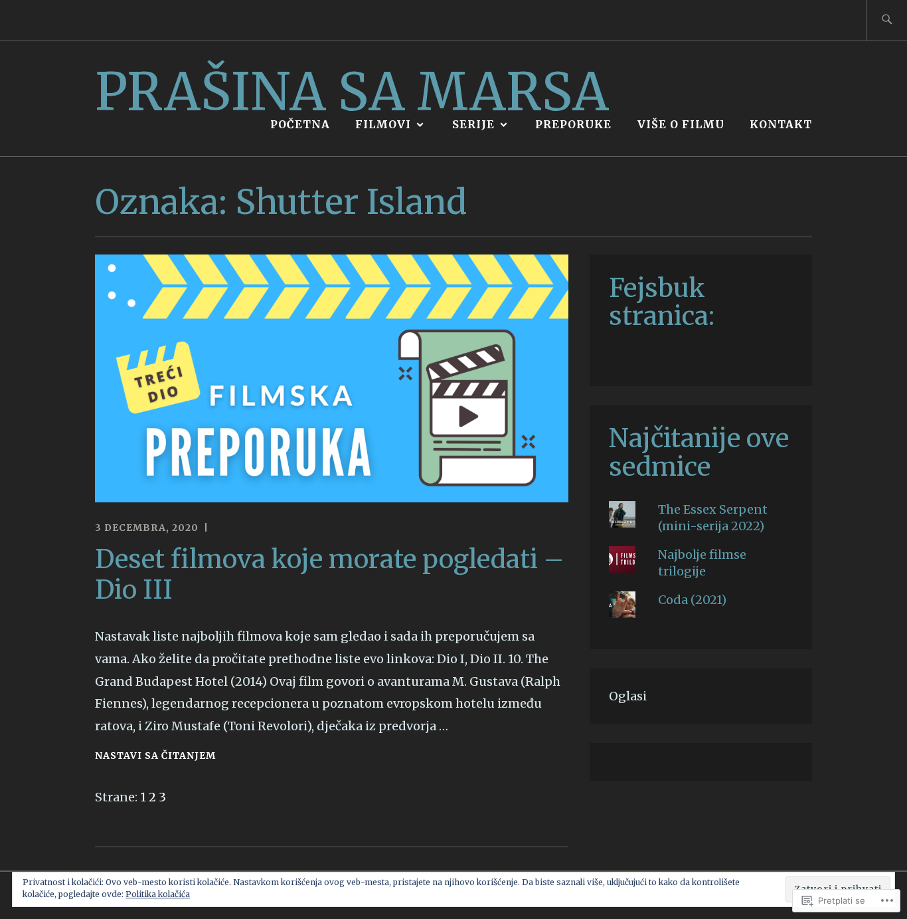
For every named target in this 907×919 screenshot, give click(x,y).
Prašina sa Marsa (352, 91)
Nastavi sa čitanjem (155, 756)
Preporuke (573, 124)
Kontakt (781, 124)
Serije (473, 124)
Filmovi (383, 124)
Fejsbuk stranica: (661, 302)
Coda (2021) (692, 599)
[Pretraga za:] (886, 20)
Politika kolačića (157, 894)
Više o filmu (680, 124)
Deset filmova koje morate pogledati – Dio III (329, 574)
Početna (300, 124)
